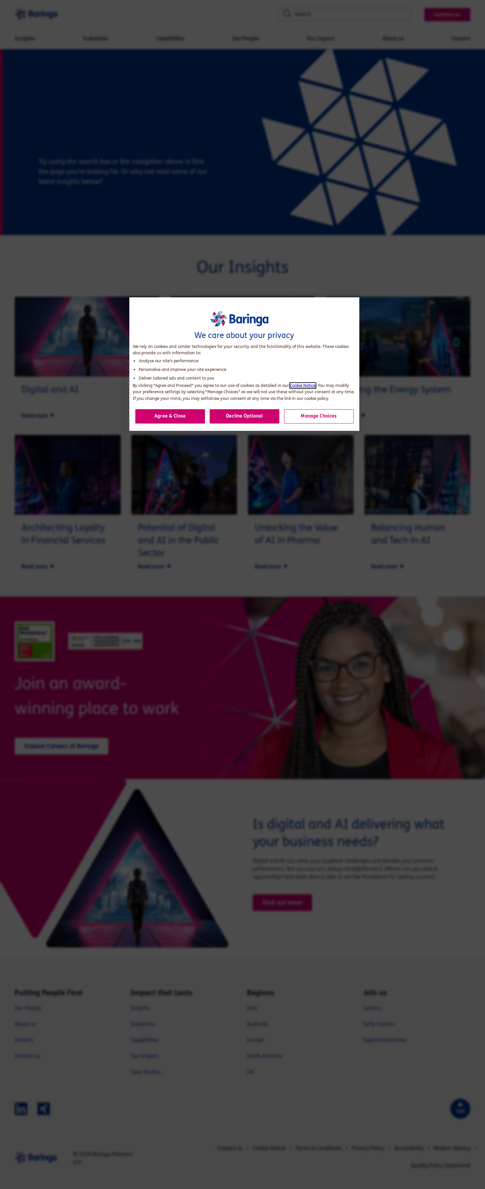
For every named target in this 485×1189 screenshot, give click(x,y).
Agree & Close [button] (170, 416)
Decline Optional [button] (244, 416)
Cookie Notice (303, 385)
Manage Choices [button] (319, 416)
